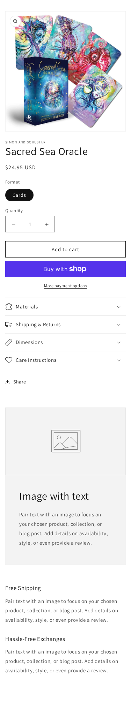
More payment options (65, 285)
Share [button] (19, 382)
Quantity (14, 211)
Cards (19, 195)
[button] (65, 306)
